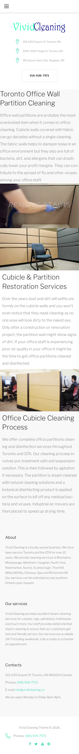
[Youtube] (42, 744)
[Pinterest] (48, 744)
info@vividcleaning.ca (29, 689)
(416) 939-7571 (27, 682)
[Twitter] (36, 744)
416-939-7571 (39, 75)
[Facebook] (30, 744)
